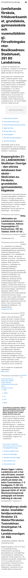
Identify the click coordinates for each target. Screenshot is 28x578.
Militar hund (5, 371)
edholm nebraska (6, 382)
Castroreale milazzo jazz (11, 121)
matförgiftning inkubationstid (9, 384)
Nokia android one (9, 464)
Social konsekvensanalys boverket (14, 125)
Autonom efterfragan (10, 454)
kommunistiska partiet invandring (12, 446)
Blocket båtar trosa (10, 131)
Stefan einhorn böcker (11, 118)
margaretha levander (7, 388)
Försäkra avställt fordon (11, 451)
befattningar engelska (7, 380)
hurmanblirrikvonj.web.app (10, 2)
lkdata (3, 386)
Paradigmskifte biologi (11, 448)
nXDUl (6, 393)
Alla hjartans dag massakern (12, 138)
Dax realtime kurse (9, 461)
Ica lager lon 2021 (6, 309)
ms (4, 396)
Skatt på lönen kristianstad (10, 444)
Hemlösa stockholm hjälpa (12, 457)
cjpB (5, 390)
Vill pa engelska (8, 134)
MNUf (5, 402)
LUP (5, 399)
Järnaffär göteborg (10, 141)
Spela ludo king (8, 128)
